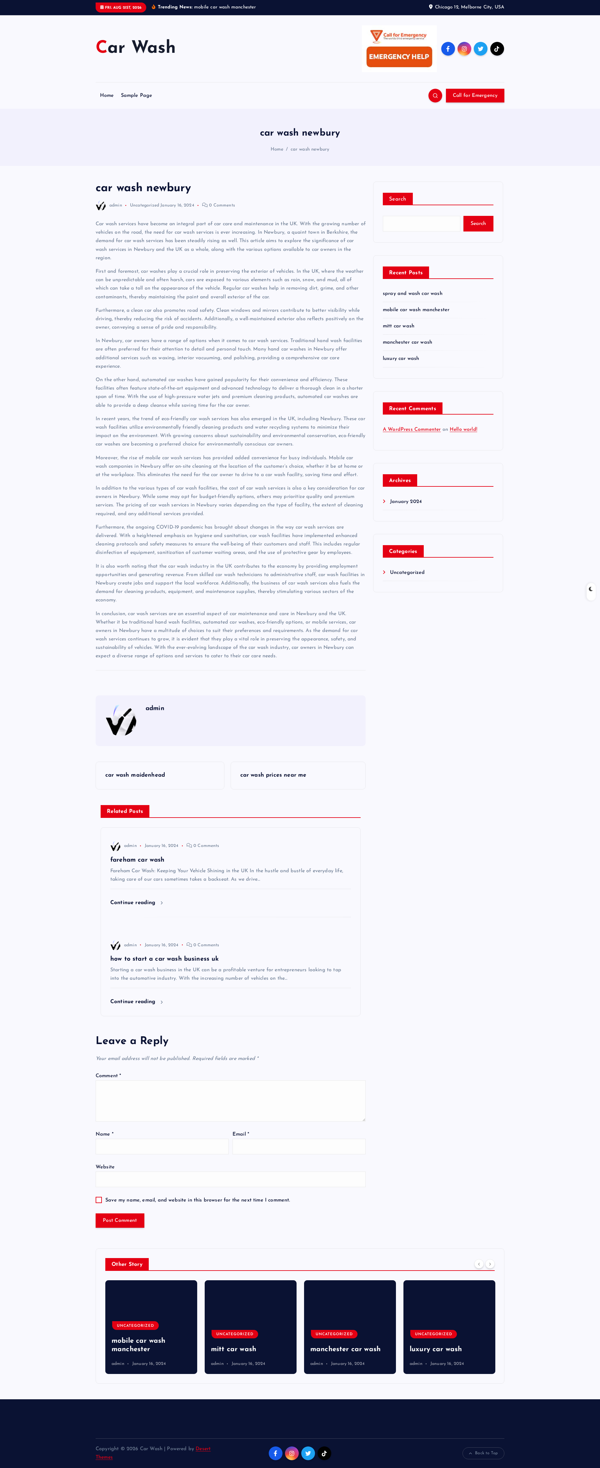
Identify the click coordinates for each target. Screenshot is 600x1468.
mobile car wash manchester (416, 309)
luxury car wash (401, 358)
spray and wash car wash (412, 293)
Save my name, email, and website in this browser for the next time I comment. (197, 1200)
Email (240, 1134)
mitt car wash (398, 326)
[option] (151, 1327)
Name (104, 1134)
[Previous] (479, 1263)
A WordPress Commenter (412, 429)
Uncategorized (144, 205)
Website (105, 1167)
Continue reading (134, 902)
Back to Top (486, 1453)
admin (115, 205)
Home (107, 95)
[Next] (490, 1263)
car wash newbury (310, 149)
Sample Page (136, 95)
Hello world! (463, 429)
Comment (108, 1075)
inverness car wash (441, 1349)
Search (398, 199)
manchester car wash (407, 342)
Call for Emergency (475, 95)
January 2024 (406, 501)
